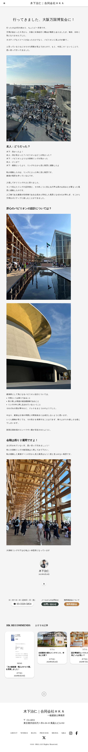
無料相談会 (71, 604)
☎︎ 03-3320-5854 (22, 603)
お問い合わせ (50, 604)
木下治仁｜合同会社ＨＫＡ (47, 3)
